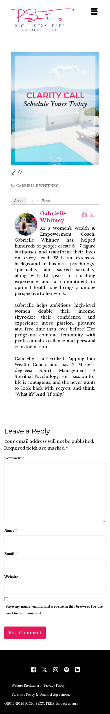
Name (10, 531)
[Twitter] (91, 214)
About (19, 201)
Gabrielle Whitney (37, 186)
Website (11, 577)
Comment (14, 458)
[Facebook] (84, 214)
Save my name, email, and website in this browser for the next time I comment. (54, 610)
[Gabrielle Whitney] (26, 224)
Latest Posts (40, 201)
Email (10, 554)
